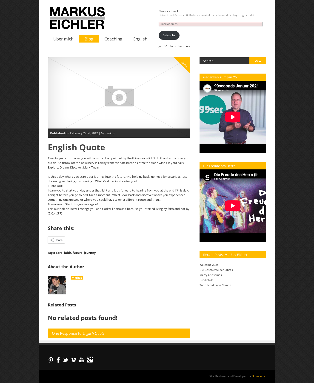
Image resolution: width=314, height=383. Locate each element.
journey (90, 253)
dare (59, 253)
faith (67, 253)
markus (77, 278)
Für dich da (207, 280)
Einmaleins (258, 376)
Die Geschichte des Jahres (216, 270)
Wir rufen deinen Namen (215, 285)
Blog (89, 39)
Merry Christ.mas (211, 275)
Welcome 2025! (209, 265)
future (78, 253)
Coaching (113, 39)
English (140, 39)
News (184, 64)
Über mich (63, 39)
